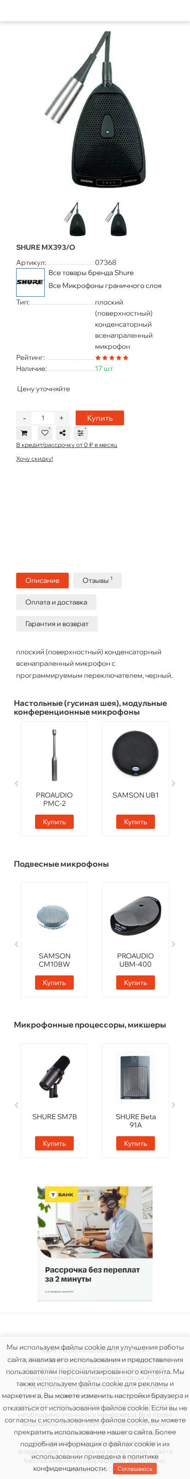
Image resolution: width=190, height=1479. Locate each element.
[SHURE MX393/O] (95, 110)
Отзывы (98, 580)
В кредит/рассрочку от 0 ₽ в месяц (66, 444)
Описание (42, 580)
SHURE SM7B (54, 1116)
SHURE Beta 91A (136, 1120)
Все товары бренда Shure (91, 272)
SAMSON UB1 (136, 795)
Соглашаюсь (135, 1468)
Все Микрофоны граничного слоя (104, 285)
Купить (100, 418)
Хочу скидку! (34, 458)
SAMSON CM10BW (55, 959)
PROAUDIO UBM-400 (135, 959)
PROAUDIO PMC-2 (54, 799)
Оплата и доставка (56, 602)
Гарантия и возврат (57, 623)
